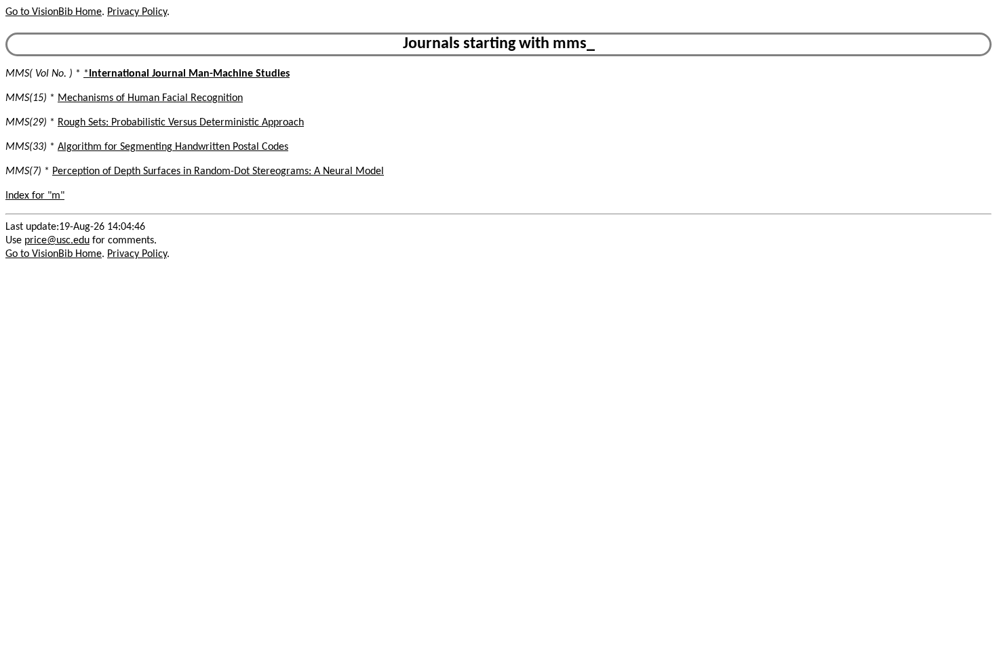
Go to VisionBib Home (53, 12)
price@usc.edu (57, 240)
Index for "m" (34, 195)
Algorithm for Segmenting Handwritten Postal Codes (173, 147)
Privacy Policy (137, 12)
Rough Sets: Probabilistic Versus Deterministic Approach (181, 122)
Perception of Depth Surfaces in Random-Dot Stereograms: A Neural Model (218, 171)
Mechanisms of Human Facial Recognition (150, 98)
